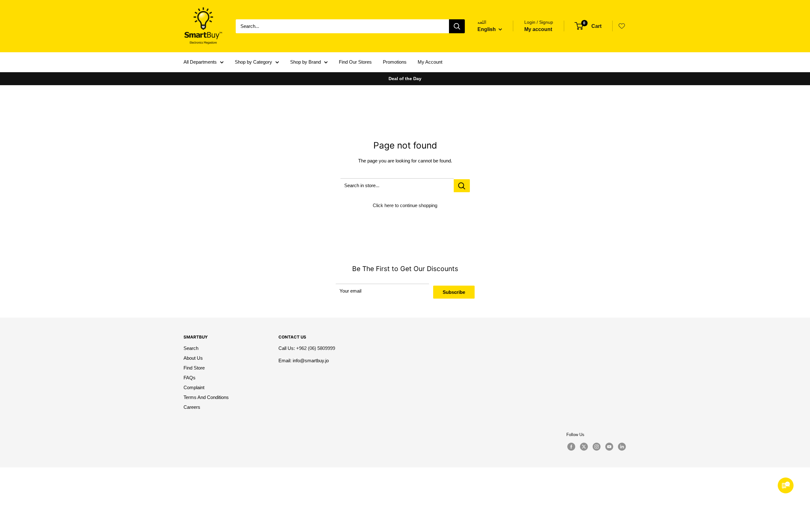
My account (538, 29)
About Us (193, 358)
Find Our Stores (355, 62)
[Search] (457, 26)
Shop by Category (253, 62)
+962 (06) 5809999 (315, 348)
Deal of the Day (405, 78)
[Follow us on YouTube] (609, 447)
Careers (192, 407)
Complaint (194, 387)
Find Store (194, 367)
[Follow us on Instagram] (596, 447)
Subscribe (454, 292)
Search (191, 348)
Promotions (395, 62)
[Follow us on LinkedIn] (621, 447)
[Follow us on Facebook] (571, 447)
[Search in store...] (462, 185)
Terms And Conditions (206, 397)
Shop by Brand (305, 62)
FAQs (190, 377)
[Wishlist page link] (622, 26)
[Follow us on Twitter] (584, 447)
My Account (430, 62)
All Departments (200, 62)
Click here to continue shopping (405, 205)
